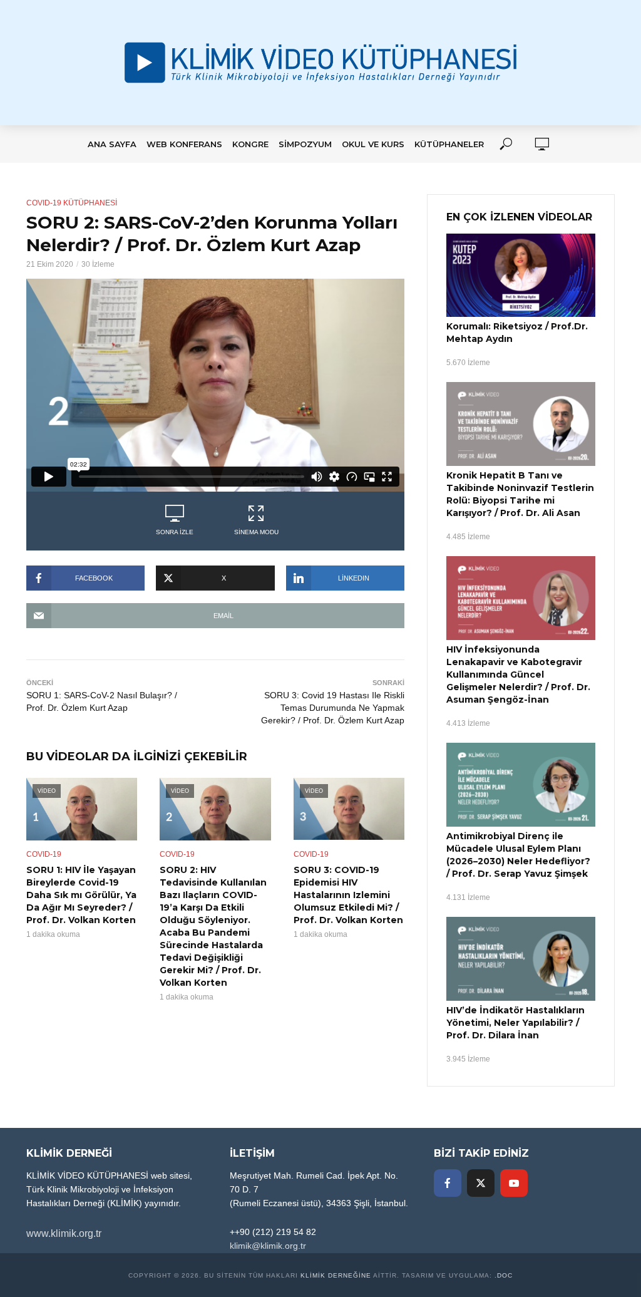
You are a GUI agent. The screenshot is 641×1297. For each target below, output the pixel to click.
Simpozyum (305, 144)
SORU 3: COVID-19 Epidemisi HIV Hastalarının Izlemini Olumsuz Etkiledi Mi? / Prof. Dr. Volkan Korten (348, 895)
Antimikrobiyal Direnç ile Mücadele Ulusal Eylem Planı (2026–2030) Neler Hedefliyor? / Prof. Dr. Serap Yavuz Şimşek (518, 854)
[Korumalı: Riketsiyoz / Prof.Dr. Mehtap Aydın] (520, 276)
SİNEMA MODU (256, 532)
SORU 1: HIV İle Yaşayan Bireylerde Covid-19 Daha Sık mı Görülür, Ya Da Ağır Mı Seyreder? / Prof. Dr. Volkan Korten (81, 895)
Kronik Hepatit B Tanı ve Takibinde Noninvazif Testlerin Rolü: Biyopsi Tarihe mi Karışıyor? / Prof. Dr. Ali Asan (520, 494)
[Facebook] (447, 1183)
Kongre (250, 144)
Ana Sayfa (112, 144)
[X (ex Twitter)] (481, 1183)
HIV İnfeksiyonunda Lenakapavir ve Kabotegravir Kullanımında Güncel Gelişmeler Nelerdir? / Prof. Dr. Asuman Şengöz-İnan (518, 674)
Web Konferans (184, 144)
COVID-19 (43, 854)
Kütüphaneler (449, 144)
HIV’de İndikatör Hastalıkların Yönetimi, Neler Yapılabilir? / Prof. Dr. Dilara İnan (515, 1023)
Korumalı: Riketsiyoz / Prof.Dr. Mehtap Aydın (517, 332)
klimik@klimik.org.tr (268, 1246)
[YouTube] (514, 1183)
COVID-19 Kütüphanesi (71, 203)
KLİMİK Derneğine (335, 1275)
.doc (504, 1275)
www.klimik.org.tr (63, 1233)
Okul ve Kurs (373, 144)
